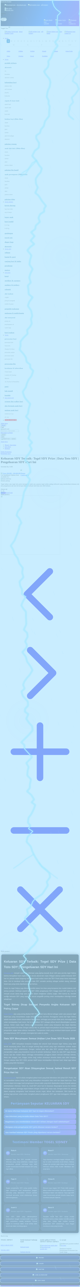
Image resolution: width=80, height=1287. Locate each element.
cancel (3, 434)
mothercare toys (9, 414)
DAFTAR (58, 23)
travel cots (8, 238)
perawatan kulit (9, 342)
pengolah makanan (12, 309)
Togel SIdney (8, 1014)
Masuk (3, 425)
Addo (8, 51)
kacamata (7, 74)
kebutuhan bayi (10, 82)
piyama (7, 92)
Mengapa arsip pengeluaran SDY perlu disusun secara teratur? (31, 1127)
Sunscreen (7, 346)
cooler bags (8, 327)
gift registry (44, 5)
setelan (6, 132)
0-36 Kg (7, 228)
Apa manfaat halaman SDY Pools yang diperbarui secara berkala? (32, 1132)
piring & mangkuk (10, 300)
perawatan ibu (10, 364)
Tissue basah (8, 372)
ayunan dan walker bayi (14, 401)
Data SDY (7, 1044)
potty (7, 387)
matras (7, 270)
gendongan (9, 233)
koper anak (9, 217)
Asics (8, 56)
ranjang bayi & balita (13, 261)
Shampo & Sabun (9, 349)
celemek (8, 289)
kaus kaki (7, 114)
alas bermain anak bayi (13, 406)
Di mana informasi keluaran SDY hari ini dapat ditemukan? (29, 1111)
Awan (32, 56)
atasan (6, 122)
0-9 (69, 45)
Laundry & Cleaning (10, 375)
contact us (67, 33)
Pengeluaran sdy (10, 1078)
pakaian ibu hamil (11, 170)
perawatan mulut (9, 355)
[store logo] (16, 28)
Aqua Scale (69, 51)
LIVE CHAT (41, 1280)
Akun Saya (4, 423)
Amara (56, 51)
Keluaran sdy (8, 973)
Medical (7, 378)
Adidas (20, 51)
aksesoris (7, 139)
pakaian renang (10, 144)
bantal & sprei (10, 257)
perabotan (8, 266)
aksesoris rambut (9, 77)
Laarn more (25, 475)
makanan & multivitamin (14, 313)
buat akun (8, 447)
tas (5, 71)
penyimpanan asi (9, 324)
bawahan (7, 126)
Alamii (44, 51)
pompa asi (7, 321)
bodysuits (7, 96)
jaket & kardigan (9, 136)
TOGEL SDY (5, 1250)
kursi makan (9, 333)
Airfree (32, 51)
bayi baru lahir (9, 209)
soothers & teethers (12, 285)
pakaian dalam (9, 165)
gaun (6, 129)
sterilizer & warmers (12, 281)
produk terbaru (10, 63)
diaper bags (9, 242)
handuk (7, 395)
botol (6, 276)
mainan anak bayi (11, 410)
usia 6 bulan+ (8, 212)
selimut (7, 253)
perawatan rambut (10, 352)
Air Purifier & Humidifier (12, 381)
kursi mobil (9, 222)
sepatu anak (8, 107)
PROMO (41, 1258)
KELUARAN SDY (7, 1245)
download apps (21, 5)
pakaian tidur (8, 86)
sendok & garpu (9, 304)
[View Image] (1, 949)
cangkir (7, 297)
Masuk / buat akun (10, 445)
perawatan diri (9, 359)
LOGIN (46, 23)
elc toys (7, 417)
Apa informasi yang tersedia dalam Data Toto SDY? (26, 1116)
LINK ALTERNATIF (41, 1275)
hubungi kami (24, 1247)
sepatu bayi (8, 104)
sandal (6, 111)
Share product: (5, 494)
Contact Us (72, 23)
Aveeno (20, 56)
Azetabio (45, 56)
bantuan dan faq (25, 1252)
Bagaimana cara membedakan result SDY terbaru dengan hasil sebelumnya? (37, 1122)
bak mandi (9, 391)
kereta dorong (10, 205)
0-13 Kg (7, 225)
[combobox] (10, 431)
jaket (6, 162)
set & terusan (8, 89)
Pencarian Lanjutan (7, 433)
